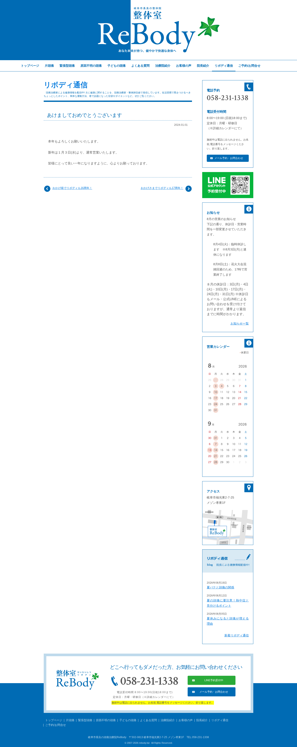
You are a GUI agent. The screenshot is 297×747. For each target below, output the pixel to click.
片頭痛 (49, 65)
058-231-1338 (228, 98)
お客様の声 (183, 65)
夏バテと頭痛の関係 (220, 587)
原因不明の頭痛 (91, 65)
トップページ (30, 65)
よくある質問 (140, 65)
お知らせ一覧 (239, 323)
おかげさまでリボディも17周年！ (162, 188)
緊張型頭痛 (67, 65)
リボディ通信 (66, 85)
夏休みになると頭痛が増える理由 (228, 621)
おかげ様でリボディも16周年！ (72, 188)
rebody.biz (144, 743)
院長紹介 (203, 65)
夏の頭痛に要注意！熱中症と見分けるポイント (228, 603)
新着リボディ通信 (236, 635)
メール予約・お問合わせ (228, 158)
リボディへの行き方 (227, 527)
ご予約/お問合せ (249, 65)
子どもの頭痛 (116, 65)
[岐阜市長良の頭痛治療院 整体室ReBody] (148, 30)
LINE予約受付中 (213, 680)
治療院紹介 (162, 65)
